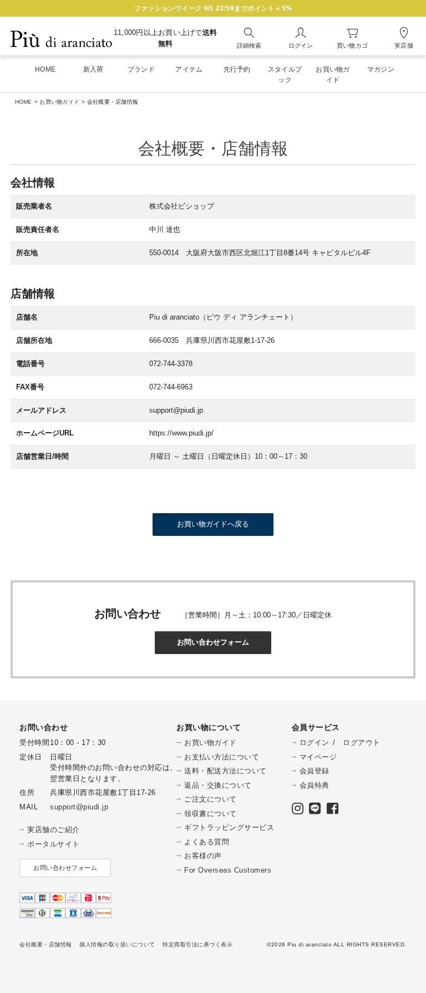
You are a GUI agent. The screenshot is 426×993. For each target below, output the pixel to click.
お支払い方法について (221, 757)
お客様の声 (203, 856)
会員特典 (314, 785)
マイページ (318, 757)
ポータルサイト (53, 844)
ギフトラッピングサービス (229, 827)
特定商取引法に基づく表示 (197, 944)
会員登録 (314, 771)
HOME (23, 102)
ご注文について (210, 799)
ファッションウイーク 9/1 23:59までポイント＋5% (213, 8)
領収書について (210, 813)
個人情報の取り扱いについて (117, 944)
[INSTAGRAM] (298, 811)
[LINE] (315, 811)
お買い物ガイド (59, 102)
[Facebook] (333, 811)
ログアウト (362, 742)
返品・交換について (218, 785)
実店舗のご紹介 (53, 829)
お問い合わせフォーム (65, 867)
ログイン (314, 742)
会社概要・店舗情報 (45, 944)
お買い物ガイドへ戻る (213, 524)
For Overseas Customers (227, 870)
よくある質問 (206, 842)
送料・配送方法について (225, 771)
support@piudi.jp (79, 807)
